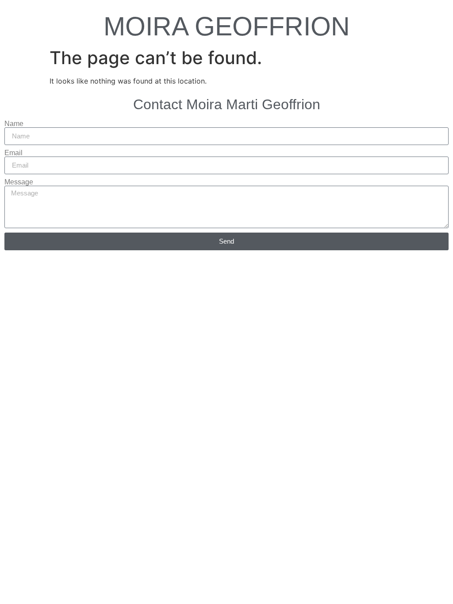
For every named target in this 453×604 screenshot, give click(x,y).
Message (18, 182)
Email (13, 153)
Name (13, 123)
